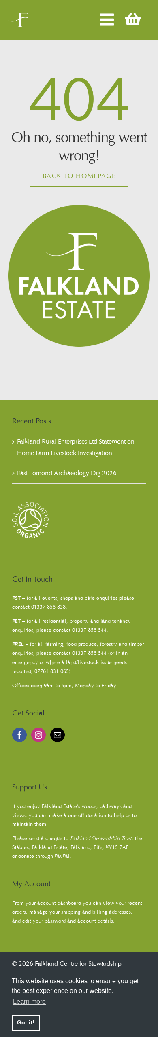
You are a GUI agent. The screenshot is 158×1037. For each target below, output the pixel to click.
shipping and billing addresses (96, 912)
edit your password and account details (67, 921)
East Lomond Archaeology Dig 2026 (67, 473)
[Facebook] (19, 735)
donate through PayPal (44, 856)
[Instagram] (38, 735)
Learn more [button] (29, 1001)
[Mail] (57, 735)
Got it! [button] (25, 1022)
